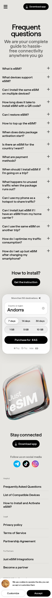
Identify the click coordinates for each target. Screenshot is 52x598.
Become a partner (15, 567)
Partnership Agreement (19, 541)
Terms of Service (14, 533)
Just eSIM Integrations (18, 559)
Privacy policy (12, 525)
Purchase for (26, 340)
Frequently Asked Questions (22, 486)
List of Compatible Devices (21, 495)
